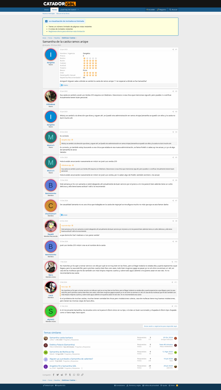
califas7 (52, 340)
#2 (176, 91)
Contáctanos (120, 385)
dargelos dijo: (66, 140)
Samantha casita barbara (61, 337)
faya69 (51, 234)
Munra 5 (50, 145)
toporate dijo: (66, 225)
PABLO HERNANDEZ (56, 347)
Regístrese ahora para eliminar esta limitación (67, 31)
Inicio (46, 9)
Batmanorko (50, 193)
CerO (51, 295)
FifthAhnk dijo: (66, 165)
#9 (176, 241)
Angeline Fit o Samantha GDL (63, 366)
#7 (176, 201)
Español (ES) (61, 385)
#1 (176, 49)
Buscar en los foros (63, 13)
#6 (176, 180)
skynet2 (50, 319)
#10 (176, 262)
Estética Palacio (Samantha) (62, 344)
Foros (54, 9)
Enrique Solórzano (167, 340)
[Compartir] (173, 49)
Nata (171, 361)
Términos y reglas (135, 385)
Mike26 (52, 354)
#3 (176, 112)
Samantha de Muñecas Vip (62, 351)
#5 (176, 157)
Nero (51, 275)
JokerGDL (170, 368)
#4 (176, 132)
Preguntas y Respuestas (71, 340)
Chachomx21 (50, 213)
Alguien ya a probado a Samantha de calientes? (71, 358)
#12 (176, 306)
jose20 (52, 361)
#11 (176, 282)
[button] (78, 9)
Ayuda (165, 385)
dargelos (47, 45)
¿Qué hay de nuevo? (68, 9)
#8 (176, 221)
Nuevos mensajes (49, 13)
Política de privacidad (151, 385)
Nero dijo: (64, 287)
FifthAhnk (50, 104)
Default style (49, 385)
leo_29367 (53, 368)
